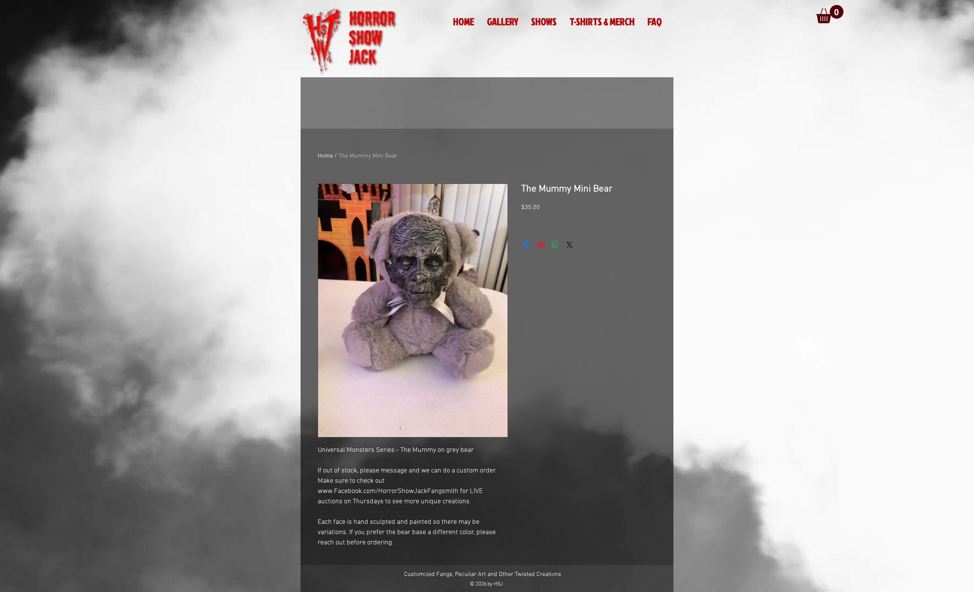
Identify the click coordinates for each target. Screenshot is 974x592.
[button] (829, 14)
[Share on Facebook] (526, 244)
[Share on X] (569, 244)
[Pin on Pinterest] (540, 244)
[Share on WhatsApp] (555, 244)
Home (325, 156)
